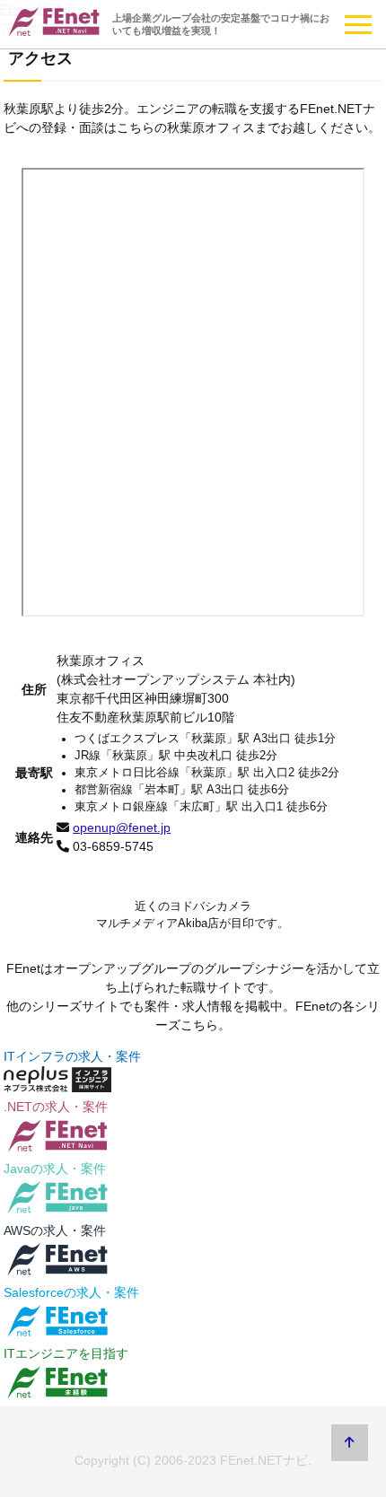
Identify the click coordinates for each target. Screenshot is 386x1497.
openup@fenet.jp (122, 827)
